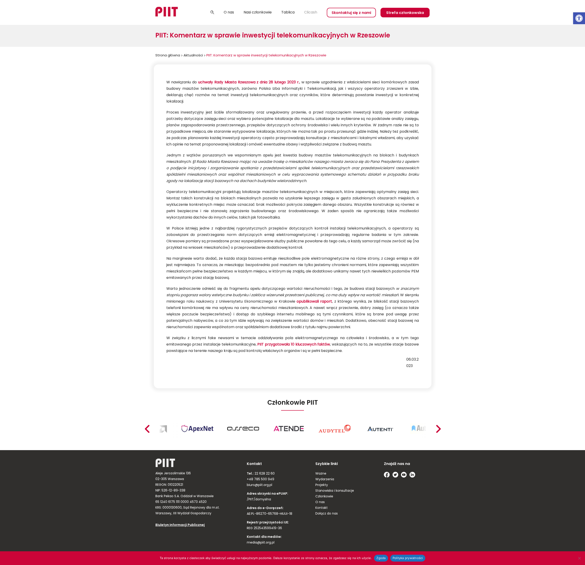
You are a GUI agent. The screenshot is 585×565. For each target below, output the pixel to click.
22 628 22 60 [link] (264, 473)
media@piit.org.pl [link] (260, 542)
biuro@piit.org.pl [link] (259, 485)
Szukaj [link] (212, 12)
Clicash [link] (310, 13)
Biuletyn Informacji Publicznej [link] (180, 525)
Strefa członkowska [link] (405, 13)
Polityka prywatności (408, 558)
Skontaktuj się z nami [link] (351, 13)
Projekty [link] (321, 485)
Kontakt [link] (321, 508)
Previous (438, 429)
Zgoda (381, 558)
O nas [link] (229, 13)
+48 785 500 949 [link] (260, 479)
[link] (579, 18)
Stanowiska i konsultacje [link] (334, 491)
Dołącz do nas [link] (326, 513)
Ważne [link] (320, 473)
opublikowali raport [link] (314, 302)
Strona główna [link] (167, 55)
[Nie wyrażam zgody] (579, 558)
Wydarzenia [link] (324, 479)
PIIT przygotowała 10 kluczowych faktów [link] (293, 345)
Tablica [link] (288, 13)
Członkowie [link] (324, 496)
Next (147, 429)
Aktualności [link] (193, 55)
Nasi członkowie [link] (258, 13)
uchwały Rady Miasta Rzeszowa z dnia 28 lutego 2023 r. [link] (248, 82)
